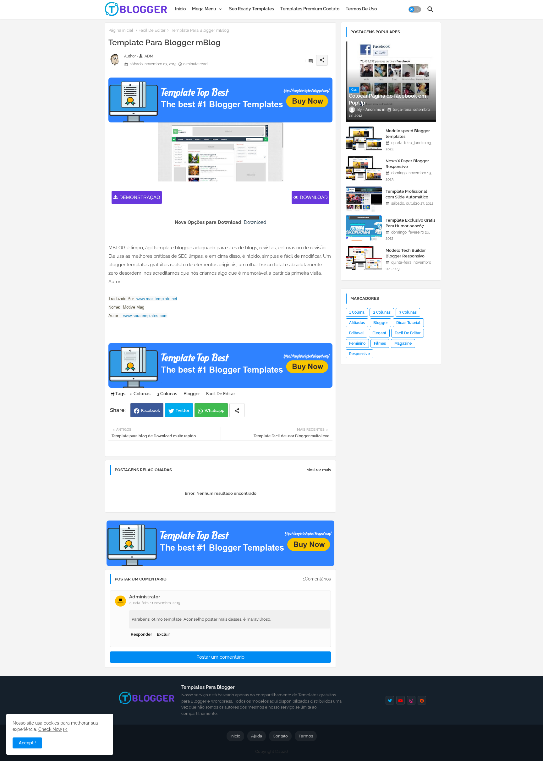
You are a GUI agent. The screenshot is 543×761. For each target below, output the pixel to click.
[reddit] (422, 700)
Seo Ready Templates (251, 8)
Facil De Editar (152, 30)
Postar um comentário (220, 657)
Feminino (357, 343)
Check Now (50, 729)
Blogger (192, 393)
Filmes (380, 343)
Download (314, 197)
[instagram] (411, 700)
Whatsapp (214, 410)
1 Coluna (357, 312)
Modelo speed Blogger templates (408, 133)
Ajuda (256, 736)
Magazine (403, 343)
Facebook (150, 410)
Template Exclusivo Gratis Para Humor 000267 (410, 223)
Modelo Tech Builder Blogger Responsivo (406, 253)
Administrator (144, 597)
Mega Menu (204, 8)
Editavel (356, 333)
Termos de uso (361, 8)
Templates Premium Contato (309, 8)
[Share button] (236, 410)
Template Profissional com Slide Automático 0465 (407, 197)
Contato (280, 736)
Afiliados (357, 323)
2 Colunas (140, 393)
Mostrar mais (318, 469)
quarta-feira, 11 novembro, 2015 (154, 603)
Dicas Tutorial (408, 323)
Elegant (379, 333)
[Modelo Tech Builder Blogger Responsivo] (364, 258)
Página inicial (120, 30)
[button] (415, 9)
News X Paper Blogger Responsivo (407, 164)
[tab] (180, 9)
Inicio (180, 8)
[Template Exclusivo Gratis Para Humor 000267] (364, 227)
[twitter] (390, 700)
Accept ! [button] (27, 742)
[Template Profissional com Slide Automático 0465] (364, 199)
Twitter (182, 410)
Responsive (359, 354)
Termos (306, 736)
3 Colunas (167, 393)
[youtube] (400, 700)
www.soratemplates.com (145, 315)
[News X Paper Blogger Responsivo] (364, 168)
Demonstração (139, 197)
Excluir (163, 634)
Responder (141, 634)
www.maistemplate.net (156, 298)
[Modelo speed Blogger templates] (364, 138)
